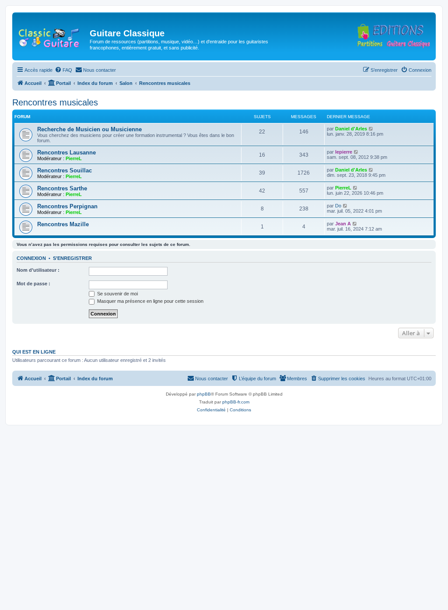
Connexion (31, 258)
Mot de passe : (33, 283)
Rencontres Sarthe (62, 188)
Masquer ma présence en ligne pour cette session (149, 301)
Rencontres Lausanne (66, 152)
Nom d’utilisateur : (38, 270)
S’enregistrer (72, 258)
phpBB (204, 394)
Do (338, 205)
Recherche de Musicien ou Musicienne (89, 129)
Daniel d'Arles (351, 128)
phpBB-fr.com (235, 402)
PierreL (74, 158)
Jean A (343, 223)
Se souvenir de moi (117, 293)
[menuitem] (63, 70)
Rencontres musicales (55, 102)
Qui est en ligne (34, 351)
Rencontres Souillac (64, 170)
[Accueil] (52, 36)
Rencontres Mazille (63, 224)
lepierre (343, 151)
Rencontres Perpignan (67, 206)
